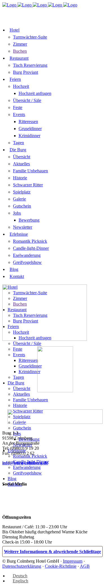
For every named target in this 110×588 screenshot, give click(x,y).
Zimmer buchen (23, 12)
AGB (85, 566)
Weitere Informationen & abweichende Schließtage (52, 551)
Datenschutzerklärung (21, 566)
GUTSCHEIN (52, 19)
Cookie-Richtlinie (60, 566)
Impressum (72, 561)
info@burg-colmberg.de (25, 462)
